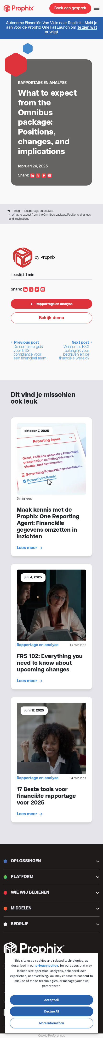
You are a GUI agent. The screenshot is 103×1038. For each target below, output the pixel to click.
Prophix (48, 258)
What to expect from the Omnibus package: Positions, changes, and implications (47, 122)
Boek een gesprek (70, 8)
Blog (17, 211)
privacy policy (46, 966)
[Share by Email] (49, 175)
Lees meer (27, 548)
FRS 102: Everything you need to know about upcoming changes (50, 663)
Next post (74, 350)
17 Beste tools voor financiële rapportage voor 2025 (46, 796)
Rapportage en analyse (38, 211)
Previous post (29, 350)
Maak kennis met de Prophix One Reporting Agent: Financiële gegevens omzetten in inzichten (48, 523)
